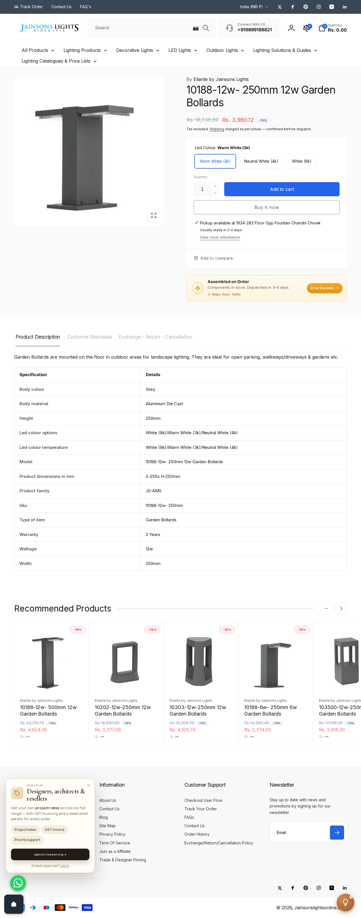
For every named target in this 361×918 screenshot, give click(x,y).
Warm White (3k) (215, 161)
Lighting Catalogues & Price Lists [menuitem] (56, 61)
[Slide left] (326, 608)
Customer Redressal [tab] (89, 337)
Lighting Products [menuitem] (82, 50)
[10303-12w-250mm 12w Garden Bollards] (201, 681)
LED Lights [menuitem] (179, 50)
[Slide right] (341, 608)
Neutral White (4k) (261, 161)
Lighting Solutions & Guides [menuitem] (282, 50)
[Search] (206, 28)
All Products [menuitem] (35, 50)
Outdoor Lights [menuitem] (222, 50)
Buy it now (266, 207)
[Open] (13, 904)
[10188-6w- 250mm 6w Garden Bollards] (276, 681)
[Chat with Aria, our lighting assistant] (345, 902)
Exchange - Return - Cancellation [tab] (155, 337)
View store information (220, 237)
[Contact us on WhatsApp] (18, 883)
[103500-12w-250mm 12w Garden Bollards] (351, 681)
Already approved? (50, 865)
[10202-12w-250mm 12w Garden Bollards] (126, 681)
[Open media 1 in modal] (89, 151)
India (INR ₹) (251, 6)
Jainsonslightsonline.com (320, 907)
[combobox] (151, 28)
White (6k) (302, 161)
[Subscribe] (337, 833)
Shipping (217, 129)
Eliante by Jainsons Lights (217, 79)
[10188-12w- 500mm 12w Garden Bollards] (52, 681)
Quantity (201, 177)
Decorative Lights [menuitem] (134, 50)
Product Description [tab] (38, 337)
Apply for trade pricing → (50, 854)
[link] (28, 7)
